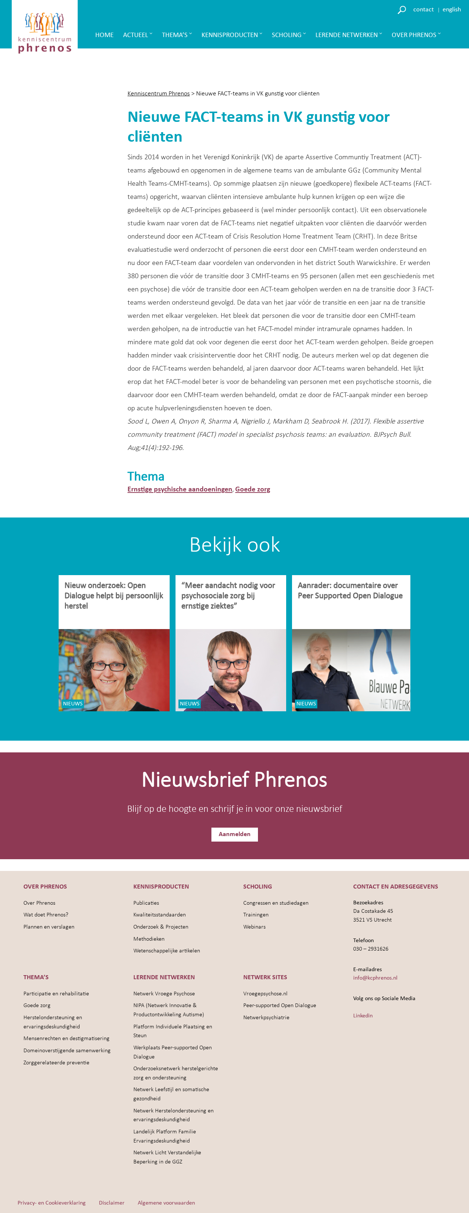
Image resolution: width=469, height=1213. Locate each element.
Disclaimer (112, 1203)
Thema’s (175, 35)
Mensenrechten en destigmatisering (66, 1039)
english (452, 9)
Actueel (135, 35)
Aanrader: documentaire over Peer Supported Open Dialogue (351, 591)
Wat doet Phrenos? (45, 915)
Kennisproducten (230, 35)
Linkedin (363, 1016)
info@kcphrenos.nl (375, 978)
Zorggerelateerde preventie (56, 1063)
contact (423, 9)
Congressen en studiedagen (276, 903)
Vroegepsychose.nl (265, 994)
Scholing (287, 35)
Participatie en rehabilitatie (56, 994)
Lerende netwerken (346, 35)
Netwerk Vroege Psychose (164, 994)
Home (104, 35)
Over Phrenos (414, 35)
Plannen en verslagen (48, 927)
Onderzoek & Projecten (160, 927)
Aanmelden (235, 834)
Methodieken (149, 939)
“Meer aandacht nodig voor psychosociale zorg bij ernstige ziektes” (228, 596)
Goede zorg (252, 489)
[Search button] (403, 9)
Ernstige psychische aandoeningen (180, 489)
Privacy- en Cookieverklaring (52, 1203)
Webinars (254, 927)
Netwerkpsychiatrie (266, 1018)
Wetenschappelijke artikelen (166, 951)
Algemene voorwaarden (166, 1203)
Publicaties (146, 903)
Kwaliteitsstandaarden (159, 915)
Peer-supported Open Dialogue (279, 1006)
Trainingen (256, 915)
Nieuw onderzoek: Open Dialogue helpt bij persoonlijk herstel (113, 596)
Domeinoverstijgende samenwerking (67, 1051)
